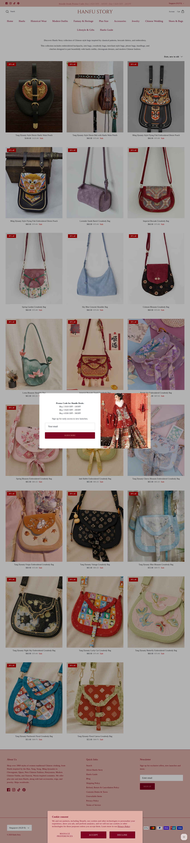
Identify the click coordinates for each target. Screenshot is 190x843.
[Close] (147, 397)
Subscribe (70, 435)
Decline (122, 835)
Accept (93, 835)
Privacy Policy (124, 826)
